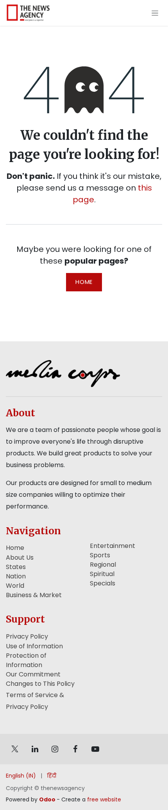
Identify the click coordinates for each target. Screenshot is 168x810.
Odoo (48, 799)
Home (84, 282)
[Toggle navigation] (155, 12)
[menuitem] (21, 776)
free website (104, 799)
